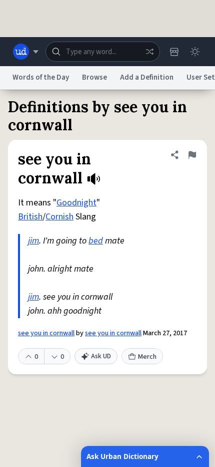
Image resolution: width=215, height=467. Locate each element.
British (30, 216)
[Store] (174, 52)
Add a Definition (147, 77)
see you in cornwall (46, 333)
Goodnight (76, 202)
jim (33, 241)
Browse (94, 77)
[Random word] (150, 52)
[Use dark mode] (195, 52)
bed (95, 241)
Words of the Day (40, 77)
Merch (147, 357)
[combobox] (103, 52)
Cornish (60, 216)
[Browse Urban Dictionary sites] (26, 52)
